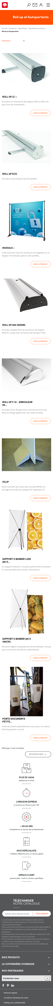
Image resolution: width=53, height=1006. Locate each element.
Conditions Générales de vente (16, 997)
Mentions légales (10, 993)
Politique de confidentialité (14, 1002)
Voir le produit (40, 113)
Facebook (3, 985)
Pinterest (8, 985)
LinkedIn (17, 985)
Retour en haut (38, 754)
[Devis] (35, 5)
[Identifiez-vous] (41, 5)
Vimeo (12, 985)
